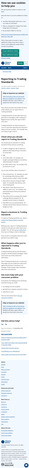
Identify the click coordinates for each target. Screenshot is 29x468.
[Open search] (26, 63)
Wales (17, 88)
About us (3, 402)
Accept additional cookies (10, 51)
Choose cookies (5, 58)
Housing (3, 374)
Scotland (13, 88)
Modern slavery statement (8, 417)
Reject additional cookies (10, 55)
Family (3, 377)
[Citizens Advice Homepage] (6, 63)
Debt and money (5, 369)
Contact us (4, 404)
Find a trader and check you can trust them (13, 354)
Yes (2, 324)
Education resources (6, 393)
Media (2, 414)
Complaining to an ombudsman (10, 351)
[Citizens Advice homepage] (6, 442)
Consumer (4, 372)
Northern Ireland (5, 88)
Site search (4, 395)
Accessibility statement (7, 430)
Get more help (7, 71)
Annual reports (5, 409)
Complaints (4, 412)
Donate (20, 63)
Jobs (2, 424)
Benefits (3, 68)
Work (9, 68)
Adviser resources (6, 390)
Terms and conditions (7, 433)
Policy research (5, 419)
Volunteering (4, 421)
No (6, 324)
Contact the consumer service (10, 348)
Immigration (4, 382)
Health (3, 384)
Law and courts (5, 379)
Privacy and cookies (6, 435)
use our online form (20, 230)
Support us (4, 407)
